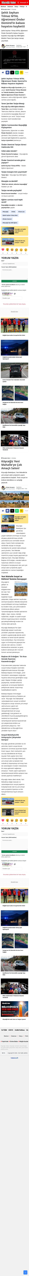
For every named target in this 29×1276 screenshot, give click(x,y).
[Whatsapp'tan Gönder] (17, 72)
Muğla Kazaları (23, 1041)
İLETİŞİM (4, 1030)
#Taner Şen (21, 211)
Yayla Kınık (4, 1041)
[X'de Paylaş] (12, 72)
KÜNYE (11, 1030)
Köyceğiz (14, 9)
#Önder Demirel (7, 219)
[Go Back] (25, 1272)
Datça (16, 6)
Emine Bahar (13, 1041)
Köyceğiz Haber (6, 9)
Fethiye (22, 6)
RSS (4, 1053)
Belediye (14, 458)
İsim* (2, 261)
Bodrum (3, 6)
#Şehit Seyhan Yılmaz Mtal (10, 215)
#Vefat (13, 211)
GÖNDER (14, 281)
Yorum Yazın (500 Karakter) (9, 267)
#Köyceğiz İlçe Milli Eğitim (10, 222)
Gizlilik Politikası (20, 1030)
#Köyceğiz (5, 211)
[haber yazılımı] (14, 1058)
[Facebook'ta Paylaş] (7, 72)
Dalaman (10, 6)
